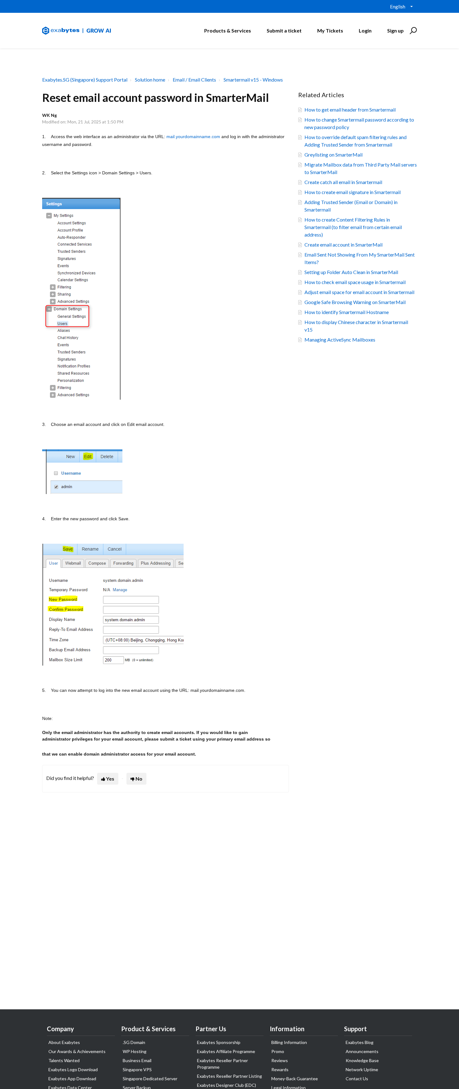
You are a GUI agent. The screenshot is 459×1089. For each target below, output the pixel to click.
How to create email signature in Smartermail (352, 192)
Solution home (150, 79)
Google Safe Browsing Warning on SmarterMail (355, 302)
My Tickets (330, 30)
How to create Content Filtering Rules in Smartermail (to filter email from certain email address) (353, 227)
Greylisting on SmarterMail (333, 154)
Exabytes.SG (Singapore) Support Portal (84, 79)
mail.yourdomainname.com (193, 136)
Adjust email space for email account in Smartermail (359, 292)
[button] (412, 31)
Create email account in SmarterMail (343, 244)
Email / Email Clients (194, 79)
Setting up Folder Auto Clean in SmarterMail (351, 272)
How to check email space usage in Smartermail (355, 282)
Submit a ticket (284, 30)
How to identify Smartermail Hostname (346, 312)
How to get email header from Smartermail (350, 109)
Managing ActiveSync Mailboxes (339, 339)
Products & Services (227, 30)
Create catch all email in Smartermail (343, 182)
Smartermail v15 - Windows (253, 79)
